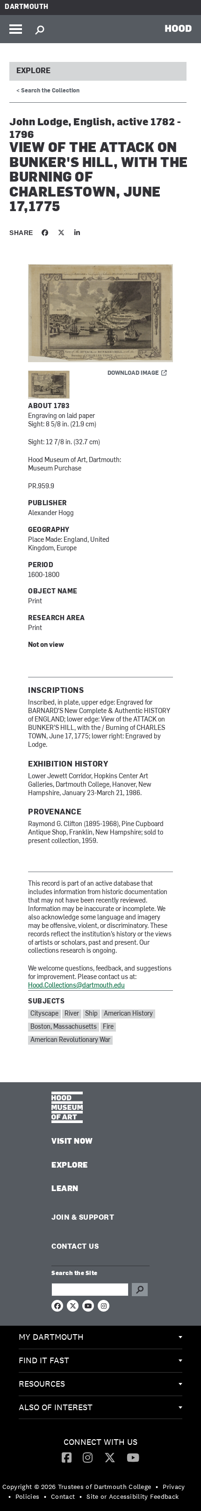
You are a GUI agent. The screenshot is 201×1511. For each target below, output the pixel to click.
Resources (42, 1383)
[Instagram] (88, 1457)
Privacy (174, 1486)
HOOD (178, 28)
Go (140, 1289)
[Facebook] (67, 1457)
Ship (91, 1013)
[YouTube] (133, 1457)
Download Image (133, 373)
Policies (27, 1496)
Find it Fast (44, 1360)
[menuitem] (100, 1337)
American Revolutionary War (70, 1040)
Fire (108, 1027)
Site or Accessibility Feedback (132, 1496)
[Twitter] (109, 1457)
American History (128, 1013)
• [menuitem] (157, 1486)
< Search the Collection (47, 91)
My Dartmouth (51, 1336)
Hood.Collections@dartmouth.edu (76, 985)
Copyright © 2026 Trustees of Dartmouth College (76, 1486)
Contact (63, 1496)
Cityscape (44, 1013)
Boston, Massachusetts (63, 1027)
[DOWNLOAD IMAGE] (100, 313)
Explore (33, 71)
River (72, 1013)
